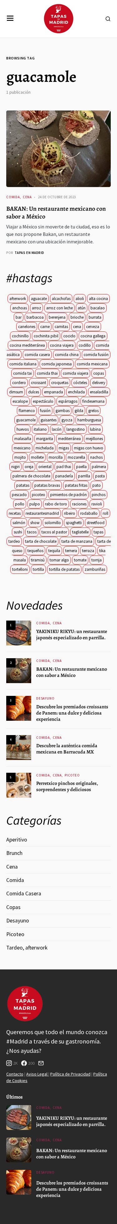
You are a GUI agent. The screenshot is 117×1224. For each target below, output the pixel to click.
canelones (26, 326)
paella (81, 466)
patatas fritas (76, 485)
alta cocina (98, 298)
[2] (18, 670)
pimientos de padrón (68, 494)
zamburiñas (95, 569)
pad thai (63, 466)
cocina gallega (92, 336)
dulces (33, 392)
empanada (53, 392)
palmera (99, 466)
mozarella (76, 457)
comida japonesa (56, 364)
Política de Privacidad (70, 1074)
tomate (80, 560)
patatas (22, 485)
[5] (18, 784)
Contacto (14, 1074)
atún (81, 308)
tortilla (38, 569)
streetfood (96, 522)
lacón (56, 429)
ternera (71, 550)
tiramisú (38, 560)
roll (105, 513)
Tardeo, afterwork (26, 947)
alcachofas (61, 298)
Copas (13, 907)
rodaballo (89, 513)
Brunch (14, 853)
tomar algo (59, 560)
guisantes (48, 420)
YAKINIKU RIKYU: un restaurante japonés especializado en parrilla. (71, 634)
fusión (45, 410)
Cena (27, 197)
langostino (75, 429)
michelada (45, 448)
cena (77, 326)
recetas (15, 513)
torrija (96, 560)
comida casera (37, 354)
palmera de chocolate (31, 476)
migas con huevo (88, 448)
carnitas (61, 326)
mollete (37, 457)
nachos (96, 457)
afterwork (17, 298)
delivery (98, 382)
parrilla (84, 476)
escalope (20, 401)
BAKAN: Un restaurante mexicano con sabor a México (56, 212)
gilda (79, 410)
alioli (80, 298)
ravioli (96, 504)
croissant (38, 382)
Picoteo (72, 775)
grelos (93, 410)
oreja (29, 466)
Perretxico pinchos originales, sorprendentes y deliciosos (67, 786)
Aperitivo (16, 839)
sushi (18, 532)
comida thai (47, 373)
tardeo (14, 541)
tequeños (35, 550)
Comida (13, 197)
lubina (95, 429)
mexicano (22, 448)
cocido (69, 336)
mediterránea (69, 438)
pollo (19, 504)
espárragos (67, 401)
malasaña (22, 438)
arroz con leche (59, 308)
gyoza (66, 420)
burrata (95, 317)
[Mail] (41, 1063)
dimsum (16, 392)
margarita (44, 438)
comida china (67, 354)
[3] (18, 708)
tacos (32, 532)
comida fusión (96, 354)
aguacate (39, 298)
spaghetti (74, 522)
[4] (18, 747)
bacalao (97, 308)
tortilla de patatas (64, 569)
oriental (44, 466)
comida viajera (75, 373)
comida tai (22, 373)
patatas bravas (47, 485)
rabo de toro (56, 504)
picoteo (38, 494)
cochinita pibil (46, 336)
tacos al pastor (54, 532)
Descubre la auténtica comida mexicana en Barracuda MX (66, 748)
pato (96, 485)
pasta (100, 476)
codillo (85, 345)
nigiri (15, 466)
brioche (77, 317)
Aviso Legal (37, 1074)
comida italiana (23, 364)
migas (64, 448)
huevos (23, 429)
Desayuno (45, 698)
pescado (19, 494)
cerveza (92, 326)
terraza (88, 550)
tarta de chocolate (40, 541)
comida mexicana (92, 364)
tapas (98, 532)
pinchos (98, 494)
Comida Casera (23, 893)
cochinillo (20, 336)
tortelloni (20, 569)
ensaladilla (99, 392)
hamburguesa (89, 420)
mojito (20, 457)
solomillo (53, 522)
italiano (40, 429)
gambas (63, 410)
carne (45, 326)
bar (19, 317)
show (35, 522)
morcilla (56, 457)
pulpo (34, 504)
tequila (54, 550)
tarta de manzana (76, 541)
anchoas (19, 308)
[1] (18, 632)
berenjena (57, 317)
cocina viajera (62, 345)
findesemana (93, 401)
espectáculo (43, 401)
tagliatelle (80, 532)
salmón (18, 522)
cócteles (80, 382)
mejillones (94, 438)
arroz (36, 308)
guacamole (26, 420)
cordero (19, 382)
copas (98, 373)
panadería (64, 476)
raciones (79, 504)
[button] (10, 18)
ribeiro (69, 513)
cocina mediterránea (27, 345)
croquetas (59, 382)
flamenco (27, 410)
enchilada (76, 392)
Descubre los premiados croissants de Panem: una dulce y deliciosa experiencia (72, 713)
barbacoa (35, 317)
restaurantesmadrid (42, 513)
